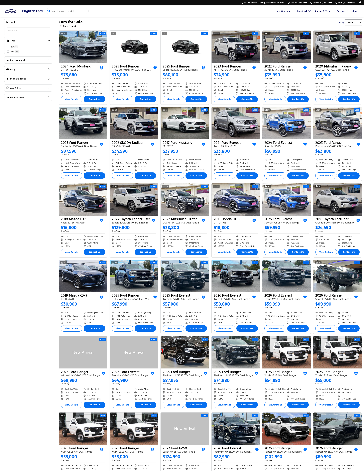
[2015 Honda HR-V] (236, 199)
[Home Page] (10, 11)
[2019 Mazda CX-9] (83, 276)
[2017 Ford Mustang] (185, 123)
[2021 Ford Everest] (236, 123)
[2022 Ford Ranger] (286, 47)
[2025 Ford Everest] (286, 199)
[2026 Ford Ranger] (337, 276)
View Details (71, 99)
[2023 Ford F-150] (185, 429)
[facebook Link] (360, 2)
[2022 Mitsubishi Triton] (185, 199)
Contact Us (94, 99)
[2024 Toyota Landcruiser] (134, 199)
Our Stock (302, 11)
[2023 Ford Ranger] (236, 47)
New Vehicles (283, 11)
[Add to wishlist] (101, 68)
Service (341, 11)
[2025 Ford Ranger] (134, 47)
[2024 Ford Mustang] (83, 47)
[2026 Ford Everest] (236, 276)
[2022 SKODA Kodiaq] (134, 123)
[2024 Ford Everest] (286, 123)
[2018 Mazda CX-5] (83, 199)
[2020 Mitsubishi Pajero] (337, 47)
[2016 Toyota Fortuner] (337, 199)
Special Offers (322, 11)
